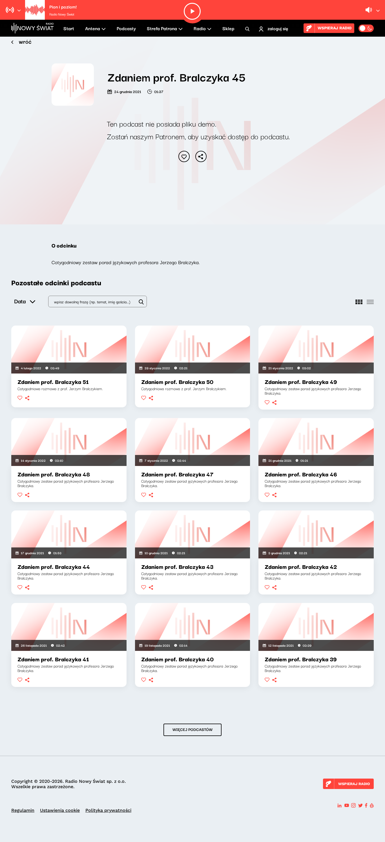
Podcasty (126, 28)
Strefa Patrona (162, 28)
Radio (200, 28)
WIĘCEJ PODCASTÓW (192, 729)
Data (20, 301)
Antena (92, 28)
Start (68, 28)
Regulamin (22, 810)
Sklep (228, 28)
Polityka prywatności (108, 810)
